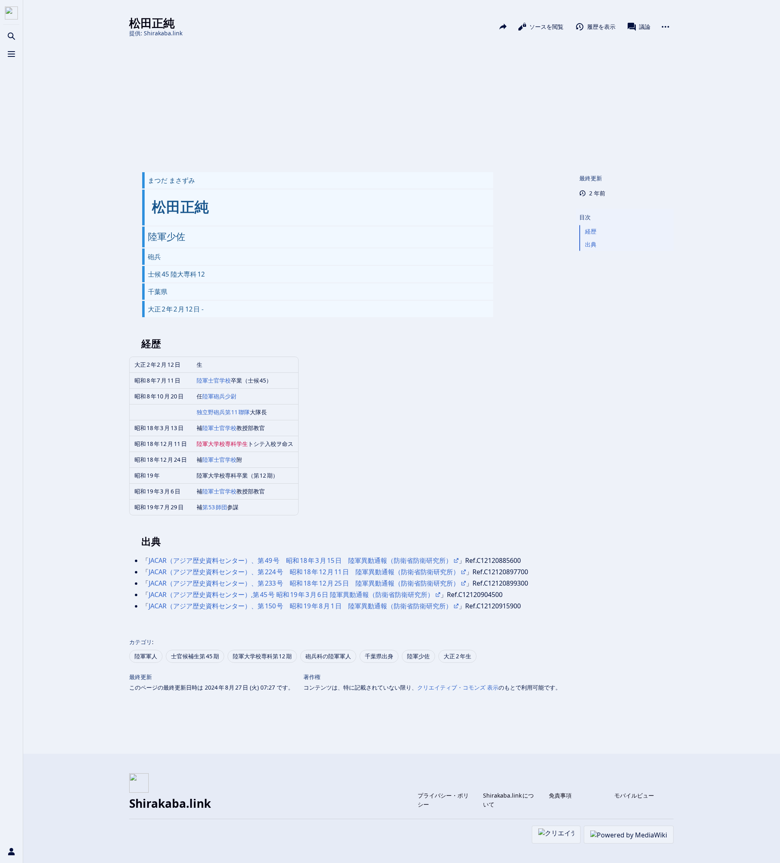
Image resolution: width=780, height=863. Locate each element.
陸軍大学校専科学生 (222, 444)
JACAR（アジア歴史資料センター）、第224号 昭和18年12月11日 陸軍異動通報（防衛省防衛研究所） (304, 571)
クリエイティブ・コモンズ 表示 (457, 687)
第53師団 (215, 507)
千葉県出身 (379, 656)
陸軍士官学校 (214, 380)
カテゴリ (140, 642)
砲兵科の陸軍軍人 (328, 656)
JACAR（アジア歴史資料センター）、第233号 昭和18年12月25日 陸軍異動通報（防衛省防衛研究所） (304, 583)
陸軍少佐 (418, 656)
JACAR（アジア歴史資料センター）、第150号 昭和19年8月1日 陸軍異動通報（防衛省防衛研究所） (300, 605)
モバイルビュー (634, 795)
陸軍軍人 (145, 656)
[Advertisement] (401, 105)
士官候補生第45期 (195, 656)
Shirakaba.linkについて (508, 800)
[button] (625, 209)
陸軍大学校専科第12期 (262, 656)
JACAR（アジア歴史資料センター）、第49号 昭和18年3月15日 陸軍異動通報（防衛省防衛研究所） (300, 560)
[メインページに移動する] (11, 13)
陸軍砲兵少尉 (219, 396)
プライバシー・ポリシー (443, 800)
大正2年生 (457, 656)
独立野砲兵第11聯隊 (223, 412)
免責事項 (560, 795)
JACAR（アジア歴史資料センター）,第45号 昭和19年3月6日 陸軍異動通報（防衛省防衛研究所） (291, 594)
